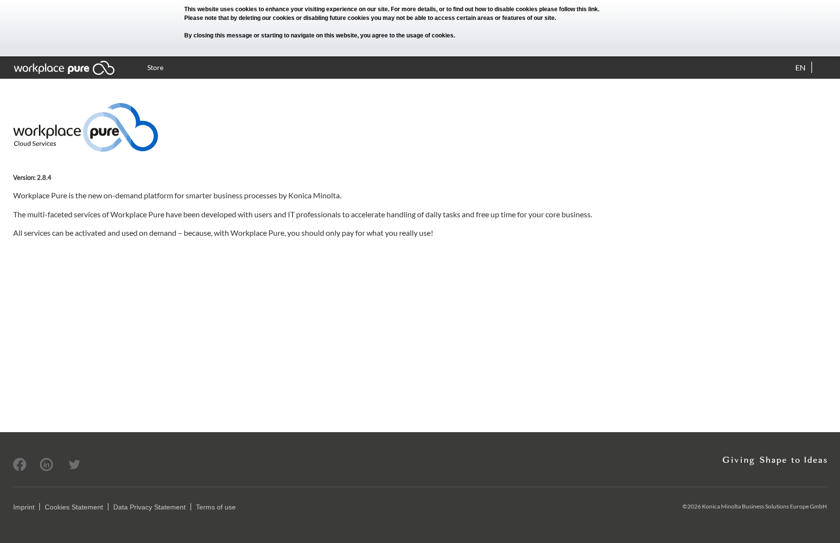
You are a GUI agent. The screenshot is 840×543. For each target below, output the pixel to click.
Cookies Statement (74, 507)
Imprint (24, 507)
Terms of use (216, 507)
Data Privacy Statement (149, 507)
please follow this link (568, 9)
